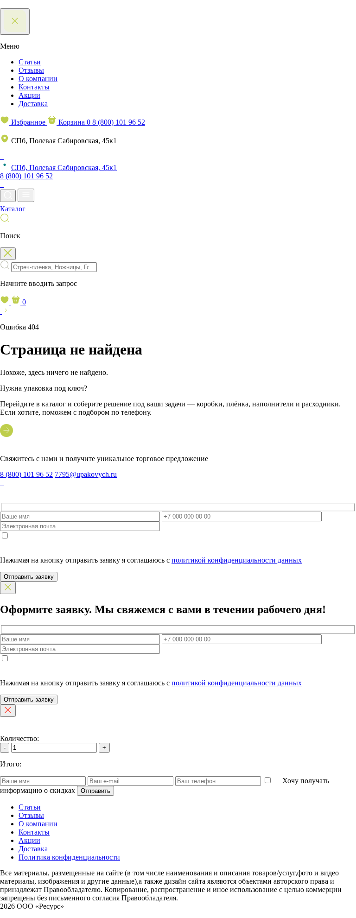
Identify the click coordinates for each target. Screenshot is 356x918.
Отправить (95, 790)
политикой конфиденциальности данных (237, 560)
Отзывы (31, 70)
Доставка (33, 104)
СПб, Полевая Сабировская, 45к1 (64, 167)
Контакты (34, 87)
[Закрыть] (8, 588)
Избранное (28, 122)
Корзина (73, 122)
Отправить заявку (29, 576)
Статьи (30, 62)
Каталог (13, 209)
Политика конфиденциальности (69, 857)
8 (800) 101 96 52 (118, 122)
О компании (38, 78)
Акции (29, 95)
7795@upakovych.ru (86, 474)
